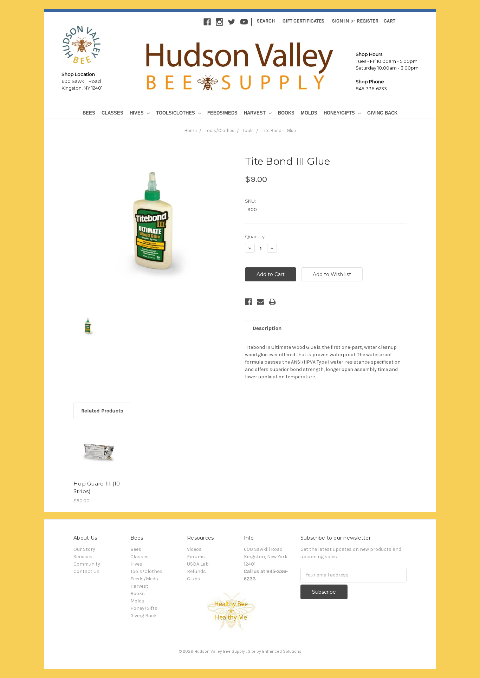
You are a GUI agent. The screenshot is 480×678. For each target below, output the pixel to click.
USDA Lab (198, 564)
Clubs (193, 579)
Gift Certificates (303, 21)
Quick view (98, 451)
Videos (194, 549)
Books (286, 113)
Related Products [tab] (102, 411)
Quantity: (255, 236)
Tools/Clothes (176, 113)
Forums (196, 557)
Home (190, 130)
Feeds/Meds (222, 113)
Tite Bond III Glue (279, 130)
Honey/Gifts (340, 113)
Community (86, 564)
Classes (112, 113)
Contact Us (86, 571)
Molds (309, 113)
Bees (89, 113)
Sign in (340, 21)
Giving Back (382, 113)
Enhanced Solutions (281, 651)
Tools (248, 130)
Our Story (84, 549)
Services (82, 557)
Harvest (255, 113)
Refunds (196, 571)
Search (266, 21)
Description (267, 328)
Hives (137, 113)
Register (367, 21)
